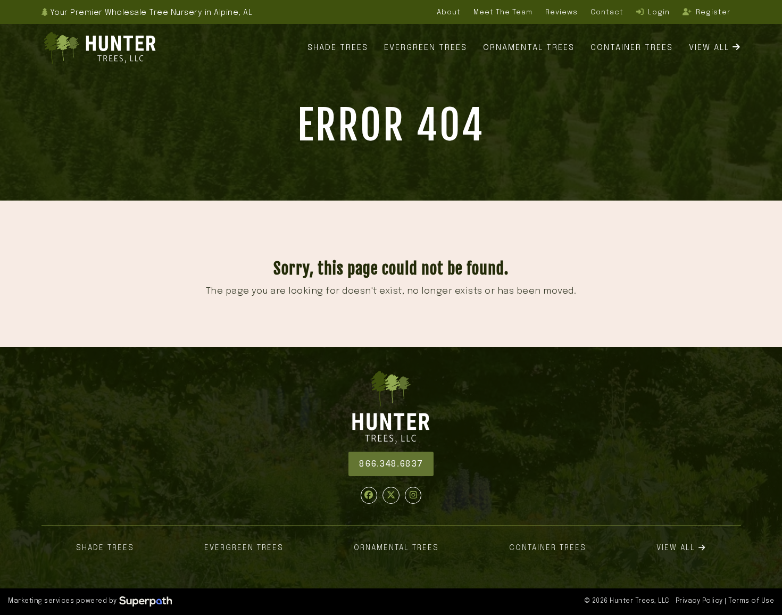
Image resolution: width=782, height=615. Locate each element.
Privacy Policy (699, 601)
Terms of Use (751, 601)
